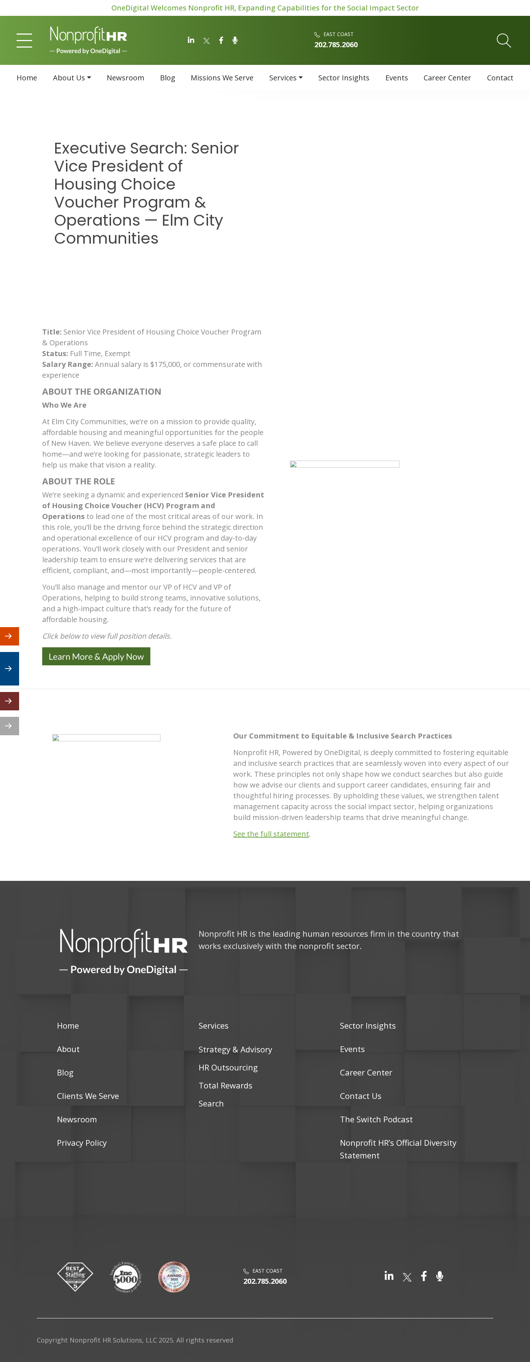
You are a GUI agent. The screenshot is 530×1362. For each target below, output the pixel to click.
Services (283, 78)
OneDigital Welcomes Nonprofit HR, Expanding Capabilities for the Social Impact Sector (265, 8)
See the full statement (271, 834)
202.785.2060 (336, 44)
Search (211, 1103)
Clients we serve (88, 1095)
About (68, 1048)
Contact (500, 78)
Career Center (447, 78)
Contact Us (360, 1095)
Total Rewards (225, 1085)
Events (396, 78)
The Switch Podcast (376, 1119)
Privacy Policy (82, 1142)
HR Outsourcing (228, 1067)
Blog (167, 78)
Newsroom (125, 78)
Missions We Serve (222, 78)
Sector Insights (344, 78)
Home (27, 78)
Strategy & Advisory (235, 1049)
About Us (69, 78)
